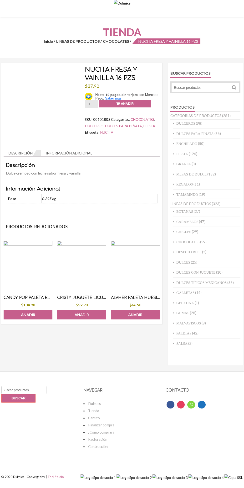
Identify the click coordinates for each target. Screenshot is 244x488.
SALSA (182, 343)
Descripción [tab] (20, 153)
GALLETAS (185, 292)
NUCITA (106, 132)
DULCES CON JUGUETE (195, 272)
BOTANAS (184, 211)
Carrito (94, 418)
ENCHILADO (186, 143)
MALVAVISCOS (188, 323)
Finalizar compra (101, 425)
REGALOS (184, 184)
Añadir (127, 104)
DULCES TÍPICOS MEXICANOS (201, 282)
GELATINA (185, 303)
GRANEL (183, 164)
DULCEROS (94, 126)
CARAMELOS (187, 221)
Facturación (97, 439)
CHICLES (183, 231)
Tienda (93, 410)
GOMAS (182, 313)
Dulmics (94, 403)
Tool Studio (56, 477)
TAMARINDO (187, 194)
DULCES (183, 262)
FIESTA (149, 126)
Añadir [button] (28, 314)
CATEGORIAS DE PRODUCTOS (195, 115)
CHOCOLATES (116, 41)
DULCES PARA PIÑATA (123, 126)
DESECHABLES (188, 252)
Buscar (18, 398)
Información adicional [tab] (69, 153)
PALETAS (183, 333)
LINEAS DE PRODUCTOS (78, 41)
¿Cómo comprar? (101, 432)
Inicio (48, 41)
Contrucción (98, 446)
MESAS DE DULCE (191, 174)
